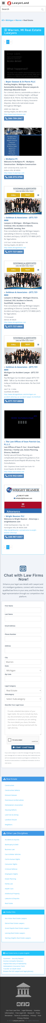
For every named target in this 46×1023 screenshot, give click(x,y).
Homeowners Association (14, 805)
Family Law (9, 884)
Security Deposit (18, 958)
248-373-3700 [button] (15, 177)
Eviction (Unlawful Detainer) (13, 961)
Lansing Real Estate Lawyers (15, 933)
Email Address (10, 626)
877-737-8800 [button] (15, 251)
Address (8, 646)
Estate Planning (10, 879)
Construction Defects (12, 790)
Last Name (9, 614)
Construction (9, 785)
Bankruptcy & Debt (11, 845)
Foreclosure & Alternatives (14, 800)
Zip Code (8, 674)
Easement (6, 958)
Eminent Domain (11, 795)
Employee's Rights (11, 874)
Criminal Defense (11, 869)
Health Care (9, 889)
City (6, 657)
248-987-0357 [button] (15, 536)
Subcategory (9, 694)
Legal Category (10, 686)
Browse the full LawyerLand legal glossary (18, 971)
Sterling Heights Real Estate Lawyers (18, 938)
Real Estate (11, 779)
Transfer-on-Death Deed (12, 969)
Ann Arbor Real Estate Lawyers (16, 918)
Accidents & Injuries (12, 840)
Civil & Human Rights (12, 859)
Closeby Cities (10, 912)
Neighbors (8, 825)
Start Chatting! (24, 747)
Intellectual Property (12, 894)
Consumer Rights (11, 864)
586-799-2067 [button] (15, 118)
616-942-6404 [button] (15, 475)
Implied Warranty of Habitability (14, 964)
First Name (9, 606)
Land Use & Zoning (11, 815)
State (7, 666)
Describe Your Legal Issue (14, 705)
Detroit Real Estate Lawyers (14, 923)
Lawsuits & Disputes (12, 898)
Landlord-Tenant (11, 820)
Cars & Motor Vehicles (13, 854)
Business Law (10, 849)
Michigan (10, 20)
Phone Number (10, 634)
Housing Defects (11, 810)
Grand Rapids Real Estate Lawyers (17, 928)
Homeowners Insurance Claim (14, 966)
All (3, 20)
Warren (18, 20)
